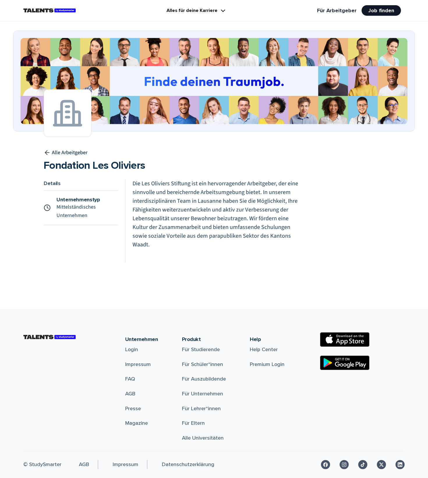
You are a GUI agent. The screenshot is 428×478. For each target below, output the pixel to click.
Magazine (136, 423)
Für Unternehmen (202, 393)
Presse (133, 408)
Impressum (138, 364)
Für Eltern (193, 423)
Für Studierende (201, 349)
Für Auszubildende (204, 379)
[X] (381, 464)
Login (131, 349)
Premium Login (267, 364)
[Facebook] (325, 464)
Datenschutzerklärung (188, 464)
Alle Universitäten (203, 438)
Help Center (264, 349)
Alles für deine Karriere (192, 10)
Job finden (381, 10)
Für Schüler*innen (202, 364)
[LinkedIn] (400, 464)
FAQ (130, 379)
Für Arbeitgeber (337, 10)
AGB (130, 393)
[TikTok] (362, 464)
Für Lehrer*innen (201, 408)
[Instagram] (344, 464)
